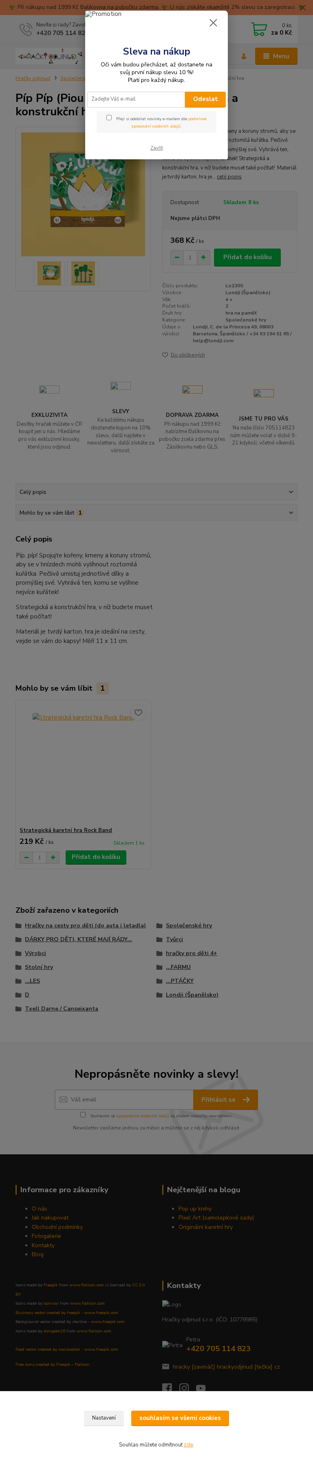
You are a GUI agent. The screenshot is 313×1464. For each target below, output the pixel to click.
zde (188, 1445)
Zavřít (156, 148)
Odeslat (205, 99)
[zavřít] (213, 23)
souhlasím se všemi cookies (180, 1418)
